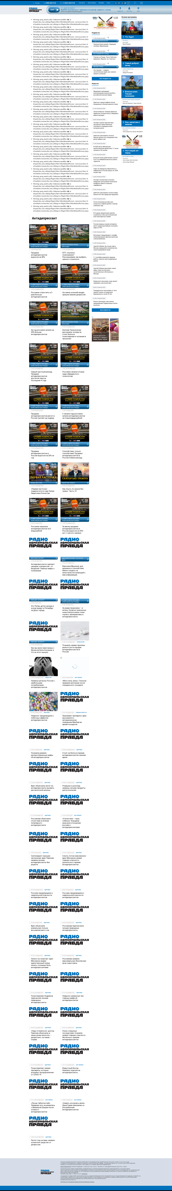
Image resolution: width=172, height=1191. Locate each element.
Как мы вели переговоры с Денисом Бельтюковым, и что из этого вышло (42, 650)
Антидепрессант (44, 218)
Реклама (101, 3)
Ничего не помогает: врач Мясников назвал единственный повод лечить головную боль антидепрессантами (42, 963)
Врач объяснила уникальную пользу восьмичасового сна (40, 928)
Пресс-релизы (92, 3)
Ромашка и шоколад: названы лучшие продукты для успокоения (73, 788)
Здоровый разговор (37, 558)
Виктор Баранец (128, 103)
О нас (108, 3)
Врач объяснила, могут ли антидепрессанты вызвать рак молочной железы (42, 788)
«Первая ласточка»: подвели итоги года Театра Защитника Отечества (42, 491)
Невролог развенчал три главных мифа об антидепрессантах (72, 998)
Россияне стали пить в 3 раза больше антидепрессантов (41, 294)
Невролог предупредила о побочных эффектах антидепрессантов (42, 718)
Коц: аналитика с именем (129, 128)
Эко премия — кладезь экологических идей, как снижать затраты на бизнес (104, 72)
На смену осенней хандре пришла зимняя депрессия (73, 293)
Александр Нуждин (128, 162)
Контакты (82, 3)
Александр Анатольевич (130, 160)
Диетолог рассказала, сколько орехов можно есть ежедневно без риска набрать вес (105, 137)
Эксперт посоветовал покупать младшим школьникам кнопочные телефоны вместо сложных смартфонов (105, 182)
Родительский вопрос (100, 41)
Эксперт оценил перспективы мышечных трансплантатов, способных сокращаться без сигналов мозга (103, 125)
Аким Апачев (137, 103)
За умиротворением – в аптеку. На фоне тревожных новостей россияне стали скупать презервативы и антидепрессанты (74, 612)
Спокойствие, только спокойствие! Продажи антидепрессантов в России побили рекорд (72, 454)
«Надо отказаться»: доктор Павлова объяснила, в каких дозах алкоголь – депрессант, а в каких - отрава (42, 1035)
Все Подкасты (105, 79)
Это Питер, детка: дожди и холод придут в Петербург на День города (42, 608)
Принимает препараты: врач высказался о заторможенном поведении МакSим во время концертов (74, 720)
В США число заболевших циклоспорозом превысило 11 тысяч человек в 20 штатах (105, 148)
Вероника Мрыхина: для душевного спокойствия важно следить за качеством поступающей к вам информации (73, 570)
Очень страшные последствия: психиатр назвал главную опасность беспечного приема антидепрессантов (74, 1035)
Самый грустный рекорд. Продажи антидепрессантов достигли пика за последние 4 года (41, 376)
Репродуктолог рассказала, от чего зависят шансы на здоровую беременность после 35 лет (105, 292)
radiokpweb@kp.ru (65, 1166)
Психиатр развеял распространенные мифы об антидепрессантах (42, 755)
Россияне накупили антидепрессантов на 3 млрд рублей (41, 528)
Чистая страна (98, 66)
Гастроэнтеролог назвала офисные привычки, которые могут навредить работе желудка (105, 113)
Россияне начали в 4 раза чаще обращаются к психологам (73, 374)
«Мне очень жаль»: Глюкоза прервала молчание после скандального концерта (74, 683)
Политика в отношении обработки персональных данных (77, 1182)
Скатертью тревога (68, 483)
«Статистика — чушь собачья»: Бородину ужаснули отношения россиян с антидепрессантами (71, 823)
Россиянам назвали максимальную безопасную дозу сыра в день (74, 961)
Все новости (105, 310)
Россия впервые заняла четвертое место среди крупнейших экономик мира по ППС (105, 226)
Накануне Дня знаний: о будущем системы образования (104, 45)
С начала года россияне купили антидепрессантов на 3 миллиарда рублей (73, 416)
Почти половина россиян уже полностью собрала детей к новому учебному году (105, 203)
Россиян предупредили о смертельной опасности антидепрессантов (42, 895)
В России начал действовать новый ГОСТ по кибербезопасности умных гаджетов (105, 159)
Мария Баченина (128, 72)
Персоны (129, 11)
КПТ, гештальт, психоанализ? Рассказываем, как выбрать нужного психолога (74, 256)
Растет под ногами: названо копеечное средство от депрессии (43, 1142)
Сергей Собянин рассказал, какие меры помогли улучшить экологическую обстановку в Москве (104, 271)
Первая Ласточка (36, 483)
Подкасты (120, 11)
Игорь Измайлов (138, 131)
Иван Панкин (127, 44)
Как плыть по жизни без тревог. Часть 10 (72, 490)
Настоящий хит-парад (105, 23)
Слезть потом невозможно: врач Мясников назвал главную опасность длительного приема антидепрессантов (74, 860)
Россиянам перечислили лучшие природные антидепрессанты (73, 928)
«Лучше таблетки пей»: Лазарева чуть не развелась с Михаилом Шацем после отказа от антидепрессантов (43, 1107)
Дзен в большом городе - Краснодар (70, 245)
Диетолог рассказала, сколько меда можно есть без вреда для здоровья (105, 193)
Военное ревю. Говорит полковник (131, 94)
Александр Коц (127, 131)
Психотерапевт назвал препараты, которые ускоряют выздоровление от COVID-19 (42, 1071)
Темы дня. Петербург (37, 600)
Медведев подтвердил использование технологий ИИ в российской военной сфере (104, 93)
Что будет (129, 37)
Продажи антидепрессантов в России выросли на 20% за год (42, 454)
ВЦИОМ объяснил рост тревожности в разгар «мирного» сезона (86, 10)
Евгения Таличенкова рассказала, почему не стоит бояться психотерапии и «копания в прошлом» (74, 334)
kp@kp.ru (84, 1174)
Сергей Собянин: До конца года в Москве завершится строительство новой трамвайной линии (105, 248)
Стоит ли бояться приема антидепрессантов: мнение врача (74, 755)
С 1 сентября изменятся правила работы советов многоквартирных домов (105, 259)
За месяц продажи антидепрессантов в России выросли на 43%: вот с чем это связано (72, 529)
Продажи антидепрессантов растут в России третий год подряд (43, 416)
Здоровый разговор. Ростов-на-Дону (72, 559)
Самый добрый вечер (128, 69)
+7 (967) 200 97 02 (69, 3)
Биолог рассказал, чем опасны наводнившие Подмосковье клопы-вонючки (105, 303)
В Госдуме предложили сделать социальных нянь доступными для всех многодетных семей (105, 214)
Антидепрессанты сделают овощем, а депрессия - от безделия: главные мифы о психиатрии (43, 567)
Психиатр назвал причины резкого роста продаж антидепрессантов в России (73, 648)
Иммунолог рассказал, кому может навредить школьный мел (105, 282)
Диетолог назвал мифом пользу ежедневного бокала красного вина (105, 103)
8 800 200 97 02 (51, 3)
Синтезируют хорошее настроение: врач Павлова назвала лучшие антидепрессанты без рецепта (42, 860)
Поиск (135, 3)
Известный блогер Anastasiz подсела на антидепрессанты (71, 1070)
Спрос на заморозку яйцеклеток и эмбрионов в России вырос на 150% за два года (105, 170)
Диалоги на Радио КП (69, 8)
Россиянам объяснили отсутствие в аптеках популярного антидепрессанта (41, 822)
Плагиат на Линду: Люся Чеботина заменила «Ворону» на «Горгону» (104, 58)
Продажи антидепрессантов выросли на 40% (39, 255)
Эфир (138, 11)
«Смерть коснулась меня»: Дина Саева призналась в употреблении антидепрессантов (73, 1106)
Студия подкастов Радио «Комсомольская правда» (39, 245)
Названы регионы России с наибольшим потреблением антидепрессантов (43, 684)
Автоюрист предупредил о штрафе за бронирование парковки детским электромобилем (105, 237)
